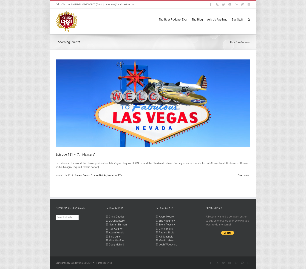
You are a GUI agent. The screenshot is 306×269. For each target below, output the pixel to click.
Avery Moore (166, 216)
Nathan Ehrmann (118, 224)
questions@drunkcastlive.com (120, 4)
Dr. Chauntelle (116, 220)
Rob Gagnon (115, 228)
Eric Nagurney (166, 220)
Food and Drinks (98, 175)
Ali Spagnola (165, 236)
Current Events (82, 175)
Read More (243, 175)
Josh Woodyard (167, 244)
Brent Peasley (166, 224)
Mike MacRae (116, 240)
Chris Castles (116, 216)
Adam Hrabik (116, 232)
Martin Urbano (166, 240)
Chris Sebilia (165, 228)
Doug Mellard (116, 244)
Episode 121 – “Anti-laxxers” (75, 154)
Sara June (114, 236)
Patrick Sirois (166, 232)
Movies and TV (114, 175)
